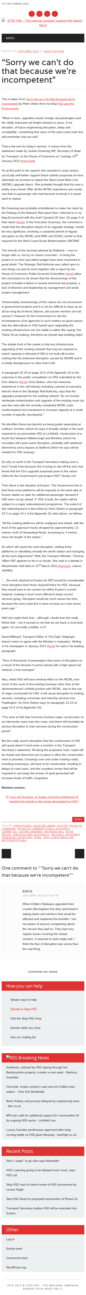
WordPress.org (16, 1267)
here (20, 222)
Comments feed (16, 1258)
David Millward (44, 825)
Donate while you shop (25, 1027)
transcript (28, 161)
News (78, 819)
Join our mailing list (23, 1037)
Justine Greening (31, 831)
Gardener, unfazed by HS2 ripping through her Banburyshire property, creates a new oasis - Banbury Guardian (41, 1072)
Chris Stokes (22, 825)
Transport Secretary (17, 837)
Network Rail (54, 831)
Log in (10, 1239)
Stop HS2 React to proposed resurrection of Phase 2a (41, 1199)
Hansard (64, 566)
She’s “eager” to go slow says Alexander (32, 1160)
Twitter (39, 14)
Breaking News (33, 1058)
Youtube (47, 14)
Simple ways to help (23, 999)
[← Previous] (6, 853)
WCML (38, 837)
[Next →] (79, 853)
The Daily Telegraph (65, 834)
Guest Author (54, 51)
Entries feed (14, 1248)
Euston (62, 825)
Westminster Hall (14, 840)
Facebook (32, 14)
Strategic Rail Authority (31, 834)
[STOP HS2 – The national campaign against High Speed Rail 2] (43, 25)
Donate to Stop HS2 (23, 1009)
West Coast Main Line (58, 837)
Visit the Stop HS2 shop (26, 1018)
